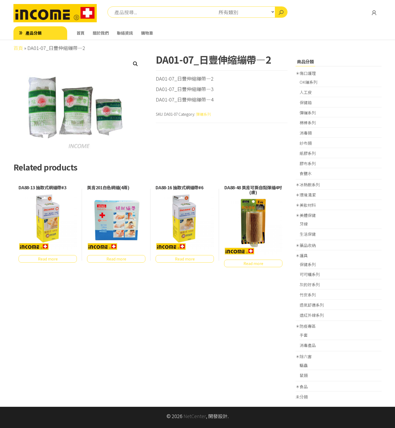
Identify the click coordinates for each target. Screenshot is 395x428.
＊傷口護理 (306, 73)
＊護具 (302, 255)
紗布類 (306, 143)
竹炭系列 (308, 295)
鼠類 (304, 375)
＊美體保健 (306, 215)
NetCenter (195, 415)
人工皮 (306, 92)
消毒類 (306, 133)
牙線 (304, 224)
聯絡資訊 (125, 33)
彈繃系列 (203, 114)
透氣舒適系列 (312, 305)
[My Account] (374, 12)
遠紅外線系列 (312, 315)
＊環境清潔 (306, 195)
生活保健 (308, 234)
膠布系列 (308, 163)
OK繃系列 (308, 82)
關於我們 (101, 33)
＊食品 (302, 386)
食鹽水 (306, 173)
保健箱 (306, 102)
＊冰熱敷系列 (308, 184)
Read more (48, 259)
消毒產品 (308, 345)
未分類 (302, 397)
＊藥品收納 (306, 245)
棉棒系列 (308, 122)
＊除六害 (304, 356)
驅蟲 (304, 365)
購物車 (147, 33)
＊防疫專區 (306, 326)
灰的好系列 (310, 284)
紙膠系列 (308, 153)
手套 (304, 335)
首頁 (81, 33)
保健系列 (308, 264)
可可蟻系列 (310, 274)
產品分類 (34, 33)
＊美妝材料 (306, 205)
